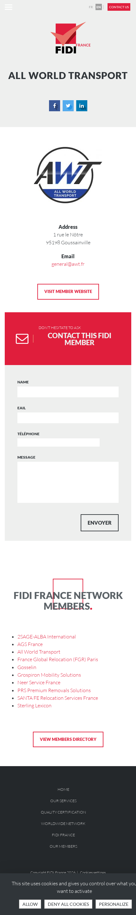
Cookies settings (93, 872)
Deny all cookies (68, 904)
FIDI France (63, 835)
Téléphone (28, 433)
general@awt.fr (68, 264)
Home (63, 789)
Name (23, 382)
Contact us (119, 7)
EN (98, 7)
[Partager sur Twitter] (68, 105)
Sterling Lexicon (34, 705)
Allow (30, 904)
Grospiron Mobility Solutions (49, 675)
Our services (63, 800)
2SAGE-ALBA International (46, 636)
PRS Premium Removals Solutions (54, 690)
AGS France (30, 644)
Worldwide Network (63, 823)
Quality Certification (63, 812)
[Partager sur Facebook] (54, 105)
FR (91, 7)
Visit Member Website (68, 291)
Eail (21, 408)
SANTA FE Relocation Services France (57, 698)
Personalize (113, 904)
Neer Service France (38, 682)
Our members (63, 846)
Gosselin (26, 667)
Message (26, 457)
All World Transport (38, 652)
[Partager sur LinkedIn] (81, 105)
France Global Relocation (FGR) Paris (57, 659)
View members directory (68, 739)
